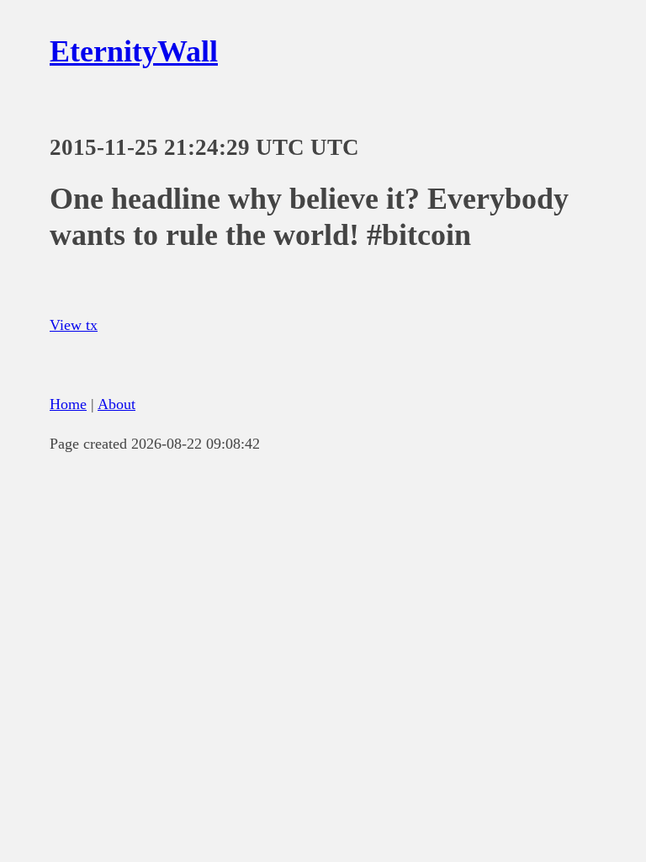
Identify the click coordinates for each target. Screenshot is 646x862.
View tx (74, 325)
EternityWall (134, 51)
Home (68, 404)
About (116, 404)
